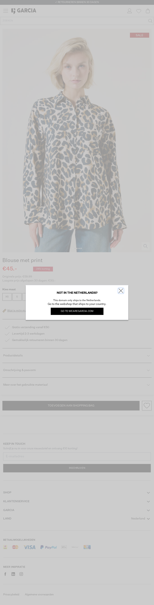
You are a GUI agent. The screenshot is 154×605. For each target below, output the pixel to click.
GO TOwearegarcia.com (77, 311)
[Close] (121, 290)
